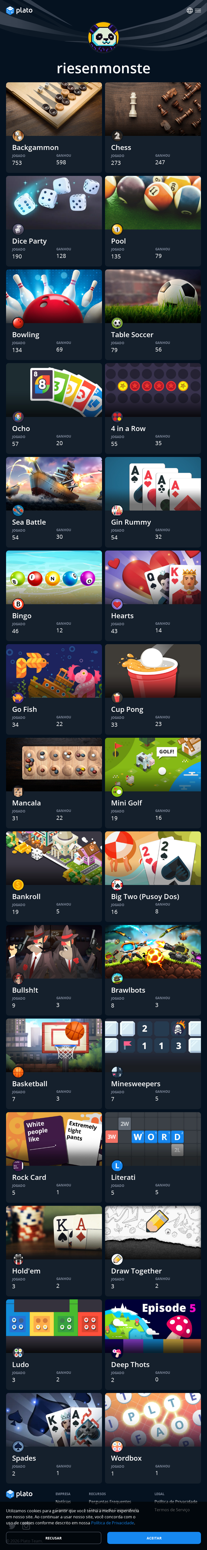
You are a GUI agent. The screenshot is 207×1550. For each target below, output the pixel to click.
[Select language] (190, 11)
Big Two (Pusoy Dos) (145, 896)
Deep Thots (130, 1364)
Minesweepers (136, 1083)
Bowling (25, 334)
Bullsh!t (25, 990)
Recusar (53, 1538)
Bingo (22, 615)
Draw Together (136, 1270)
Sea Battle (29, 522)
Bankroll (26, 896)
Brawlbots (128, 990)
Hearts (122, 615)
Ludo (20, 1364)
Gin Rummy (131, 522)
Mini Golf (126, 802)
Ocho (21, 428)
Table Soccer (132, 334)
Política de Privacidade (112, 1523)
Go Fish (24, 709)
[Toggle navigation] (198, 10)
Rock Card (29, 1177)
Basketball (29, 1083)
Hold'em (26, 1270)
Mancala (26, 802)
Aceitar (154, 1538)
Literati (123, 1177)
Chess (121, 147)
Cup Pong (127, 709)
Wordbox (126, 1458)
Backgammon (35, 147)
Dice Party (29, 241)
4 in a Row (128, 428)
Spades (24, 1458)
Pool (118, 241)
